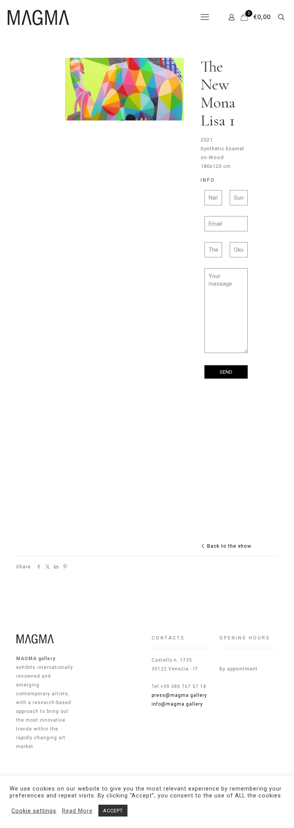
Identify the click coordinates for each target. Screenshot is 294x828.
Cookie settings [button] (33, 810)
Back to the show (229, 546)
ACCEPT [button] (113, 810)
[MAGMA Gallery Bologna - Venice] (38, 17)
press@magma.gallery (179, 695)
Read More (77, 810)
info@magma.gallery (177, 704)
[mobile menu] (204, 17)
